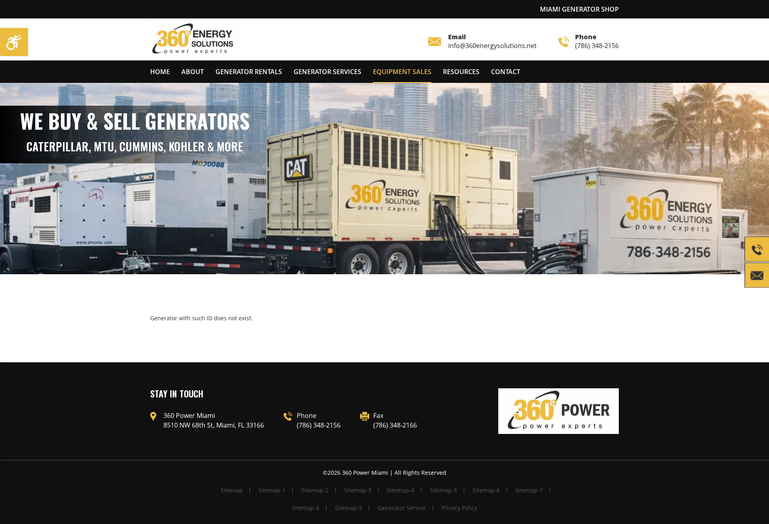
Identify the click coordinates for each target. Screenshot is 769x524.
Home (160, 71)
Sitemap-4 (400, 490)
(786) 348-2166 (395, 425)
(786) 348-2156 (597, 41)
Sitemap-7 (529, 490)
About (192, 71)
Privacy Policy (459, 508)
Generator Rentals (248, 71)
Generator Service (402, 508)
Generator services (327, 71)
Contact (505, 71)
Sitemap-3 (357, 490)
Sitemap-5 (443, 490)
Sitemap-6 (486, 490)
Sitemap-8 (305, 508)
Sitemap (232, 490)
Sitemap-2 (314, 490)
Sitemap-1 (272, 490)
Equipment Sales (402, 71)
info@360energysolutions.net (492, 41)
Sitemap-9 (348, 508)
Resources (461, 71)
